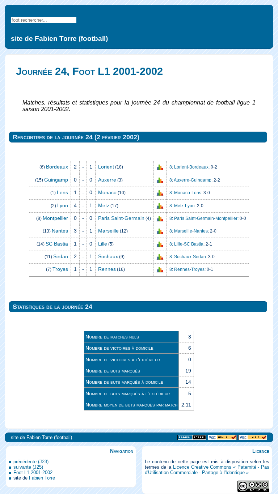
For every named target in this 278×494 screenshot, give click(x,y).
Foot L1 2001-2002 (32, 472)
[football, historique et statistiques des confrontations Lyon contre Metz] (160, 205)
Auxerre (107, 180)
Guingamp (56, 180)
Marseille (108, 231)
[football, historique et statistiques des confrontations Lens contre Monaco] (160, 193)
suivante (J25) (28, 467)
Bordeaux (57, 167)
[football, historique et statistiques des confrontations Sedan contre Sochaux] (160, 257)
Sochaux (108, 256)
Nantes (60, 231)
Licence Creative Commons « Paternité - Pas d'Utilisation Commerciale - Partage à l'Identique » (207, 469)
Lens (62, 192)
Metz (103, 205)
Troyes (60, 269)
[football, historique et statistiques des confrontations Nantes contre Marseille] (160, 231)
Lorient (106, 167)
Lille (102, 244)
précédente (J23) (31, 461)
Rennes (107, 269)
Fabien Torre (42, 478)
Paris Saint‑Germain (121, 218)
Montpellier (55, 218)
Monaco (107, 192)
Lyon (62, 205)
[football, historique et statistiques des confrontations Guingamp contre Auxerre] (160, 180)
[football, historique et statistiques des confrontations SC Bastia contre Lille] (160, 244)
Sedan (60, 256)
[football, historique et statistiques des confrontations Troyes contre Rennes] (160, 269)
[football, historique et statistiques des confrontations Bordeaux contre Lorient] (160, 167)
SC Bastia (57, 244)
